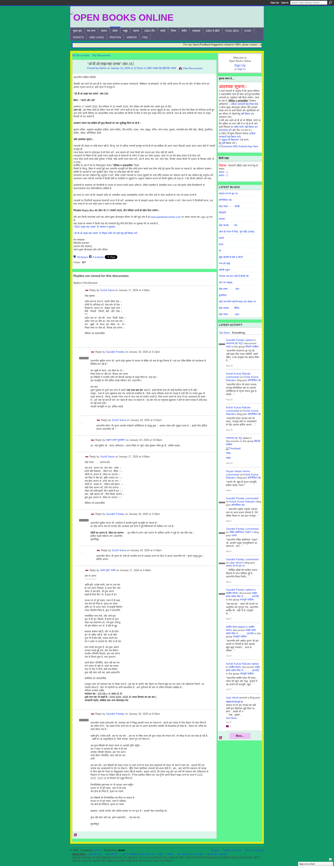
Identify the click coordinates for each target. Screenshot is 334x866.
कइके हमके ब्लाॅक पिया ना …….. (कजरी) (242, 595)
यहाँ (223, 143)
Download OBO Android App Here (239, 146)
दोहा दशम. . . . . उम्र (229, 288)
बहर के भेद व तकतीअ (217, 854)
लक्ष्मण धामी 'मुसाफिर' (115, 440)
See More (231, 718)
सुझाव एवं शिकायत (230, 139)
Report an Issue (232, 850)
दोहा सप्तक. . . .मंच (228, 225)
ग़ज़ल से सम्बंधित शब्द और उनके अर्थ (138, 854)
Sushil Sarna (107, 290)
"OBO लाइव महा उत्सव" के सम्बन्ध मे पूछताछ (94, 226)
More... (240, 735)
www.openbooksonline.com (166, 216)
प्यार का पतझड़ (225, 282)
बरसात (222, 218)
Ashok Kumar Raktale (238, 373)
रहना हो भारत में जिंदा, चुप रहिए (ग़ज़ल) (236, 231)
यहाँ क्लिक (245, 113)
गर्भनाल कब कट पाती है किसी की (234, 276)
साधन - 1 (223, 172)
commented (232, 377)
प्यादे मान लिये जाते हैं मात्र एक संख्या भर (237, 301)
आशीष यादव (231, 626)
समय (221, 244)
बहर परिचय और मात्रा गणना (190, 854)
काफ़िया (170, 854)
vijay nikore (232, 697)
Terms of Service (254, 850)
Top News (224, 332)
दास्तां (221, 238)
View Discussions (193, 68)
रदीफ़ (160, 854)
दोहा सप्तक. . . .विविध (229, 308)
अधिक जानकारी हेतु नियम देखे (244, 104)
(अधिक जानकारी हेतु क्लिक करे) (237, 135)
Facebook (98, 257)
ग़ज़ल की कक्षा (94, 854)
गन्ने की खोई (224, 263)
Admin (102, 68)
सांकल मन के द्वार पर (228, 193)
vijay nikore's (236, 562)
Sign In (284, 2)
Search (330, 2)
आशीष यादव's (232, 593)
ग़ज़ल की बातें (111, 854)
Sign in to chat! (307, 864)
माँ (220, 250)
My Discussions (102, 55)
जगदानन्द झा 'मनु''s (235, 343)
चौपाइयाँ (222, 212)
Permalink (87, 290)
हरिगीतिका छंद (225, 199)
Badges (215, 850)
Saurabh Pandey (115, 351)
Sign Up (274, 2)
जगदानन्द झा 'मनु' (234, 438)
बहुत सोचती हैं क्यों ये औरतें (231, 257)
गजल (228, 346)
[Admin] (78, 72)
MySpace (82, 257)
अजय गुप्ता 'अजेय (108, 570)
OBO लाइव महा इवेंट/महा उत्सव (161, 68)
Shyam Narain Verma (238, 471)
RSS (75, 835)
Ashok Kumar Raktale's (242, 501)
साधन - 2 (223, 175)
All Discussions (81, 55)
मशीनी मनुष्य (224, 269)
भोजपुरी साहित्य (247, 599)
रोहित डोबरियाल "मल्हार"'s (241, 532)
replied (249, 340)
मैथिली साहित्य (251, 346)
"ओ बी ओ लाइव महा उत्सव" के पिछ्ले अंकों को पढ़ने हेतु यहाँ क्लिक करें (105, 233)
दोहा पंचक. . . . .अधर (229, 314)
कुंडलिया (223, 295)
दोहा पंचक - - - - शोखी (229, 206)
